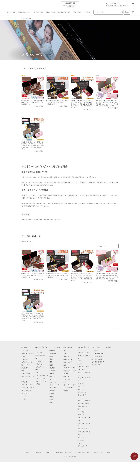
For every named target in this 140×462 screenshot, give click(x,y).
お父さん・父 (67, 356)
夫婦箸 (23, 356)
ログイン (28, 452)
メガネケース (25, 350)
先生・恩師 (66, 379)
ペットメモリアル (41, 381)
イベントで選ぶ (39, 12)
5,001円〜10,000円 (98, 362)
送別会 (51, 393)
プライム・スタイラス (84, 356)
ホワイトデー (53, 382)
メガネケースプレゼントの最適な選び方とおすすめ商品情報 (42, 219)
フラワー (24, 396)
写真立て (24, 382)
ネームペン (81, 369)
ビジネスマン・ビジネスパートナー (69, 386)
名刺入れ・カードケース (27, 377)
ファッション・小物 (84, 400)
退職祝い (52, 391)
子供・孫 (66, 376)
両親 (64, 365)
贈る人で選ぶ (50, 12)
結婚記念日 (52, 371)
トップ (23, 18)
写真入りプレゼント (24, 12)
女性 (64, 353)
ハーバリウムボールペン (84, 373)
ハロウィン (52, 379)
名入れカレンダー (83, 446)
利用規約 (48, 452)
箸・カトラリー (26, 365)
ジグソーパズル (26, 390)
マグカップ (24, 359)
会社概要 (87, 12)
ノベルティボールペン (84, 379)
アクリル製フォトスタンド (84, 424)
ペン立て (80, 389)
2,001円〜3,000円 (97, 356)
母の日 (51, 396)
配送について (111, 452)
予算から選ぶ (77, 12)
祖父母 (65, 373)
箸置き (80, 434)
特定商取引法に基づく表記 (63, 452)
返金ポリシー (98, 452)
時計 (22, 371)
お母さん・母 (67, 359)
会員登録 (38, 452)
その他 (23, 399)
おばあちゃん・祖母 (69, 371)
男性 (64, 350)
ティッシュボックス (27, 387)
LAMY (79, 361)
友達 (64, 382)
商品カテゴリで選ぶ (64, 12)
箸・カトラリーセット (84, 396)
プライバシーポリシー (82, 452)
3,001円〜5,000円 (97, 359)
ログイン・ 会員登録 (127, 12)
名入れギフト (11, 12)
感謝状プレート (26, 368)
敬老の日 (52, 350)
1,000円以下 (96, 350)
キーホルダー (25, 373)
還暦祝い (52, 359)
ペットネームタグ (27, 385)
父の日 (51, 399)
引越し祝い (52, 376)
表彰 (50, 362)
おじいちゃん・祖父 (69, 368)
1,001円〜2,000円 (97, 353)
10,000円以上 (96, 365)
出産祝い (52, 368)
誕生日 (51, 356)
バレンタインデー (55, 385)
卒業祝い (52, 402)
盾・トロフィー (82, 386)
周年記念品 (52, 353)
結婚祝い (52, 373)
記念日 (51, 365)
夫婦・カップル (68, 362)
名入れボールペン (27, 362)
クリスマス (52, 388)
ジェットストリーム (27, 353)
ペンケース (81, 383)
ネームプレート (26, 393)
